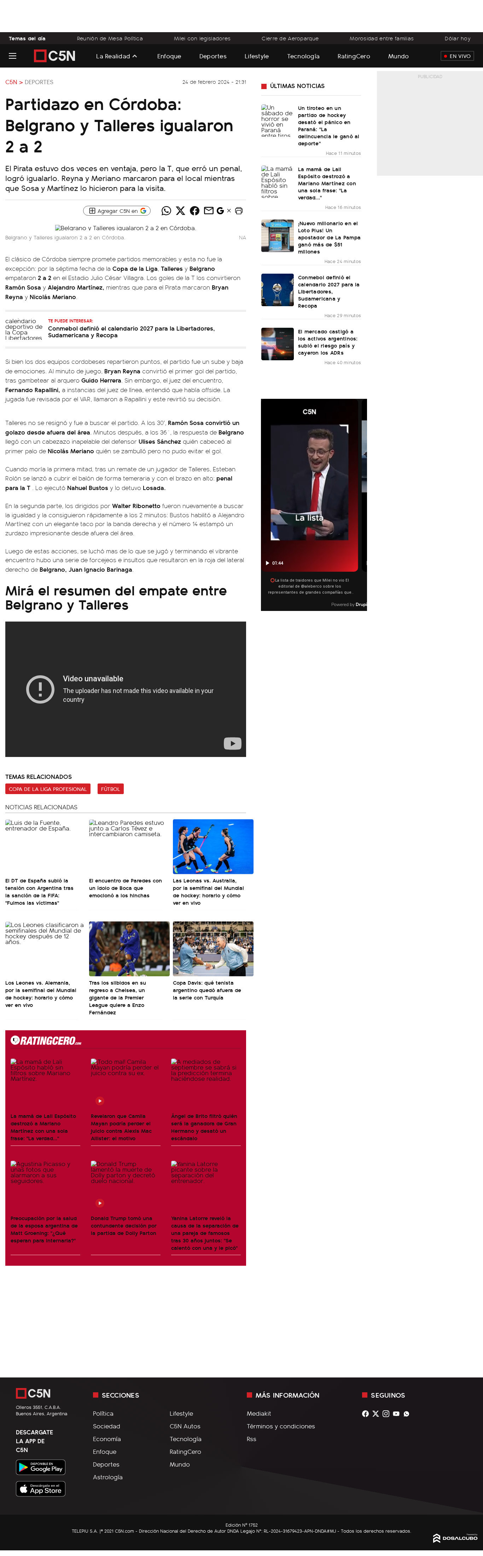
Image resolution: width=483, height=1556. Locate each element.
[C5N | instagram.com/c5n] (388, 1414)
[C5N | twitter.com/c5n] (377, 1414)
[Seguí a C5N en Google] (220, 212)
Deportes (213, 55)
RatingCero (354, 55)
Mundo (398, 55)
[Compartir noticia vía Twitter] (181, 211)
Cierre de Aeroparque (290, 38)
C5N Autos (185, 1426)
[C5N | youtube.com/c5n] (398, 1414)
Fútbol (110, 789)
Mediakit (259, 1413)
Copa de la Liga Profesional (48, 789)
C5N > (14, 81)
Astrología (108, 1477)
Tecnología (303, 55)
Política (103, 1413)
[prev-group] (265, 505)
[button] (239, 211)
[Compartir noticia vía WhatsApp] (166, 211)
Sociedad (106, 1426)
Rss (251, 1438)
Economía (107, 1438)
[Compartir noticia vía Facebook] (195, 211)
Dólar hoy (458, 38)
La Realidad (113, 56)
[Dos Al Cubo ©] (455, 1540)
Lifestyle (257, 55)
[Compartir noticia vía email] (209, 211)
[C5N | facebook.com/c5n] (367, 1414)
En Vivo (460, 56)
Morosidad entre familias (382, 38)
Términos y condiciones (281, 1426)
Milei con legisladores (202, 38)
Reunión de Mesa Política (110, 38)
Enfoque (169, 55)
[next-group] (362, 505)
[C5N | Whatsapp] (408, 1414)
